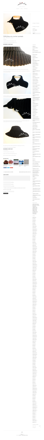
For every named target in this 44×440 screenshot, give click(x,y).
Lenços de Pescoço (35, 125)
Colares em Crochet (35, 89)
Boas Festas (34, 56)
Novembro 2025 (34, 230)
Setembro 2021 (34, 304)
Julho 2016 (34, 395)
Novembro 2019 (34, 336)
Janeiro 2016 (34, 404)
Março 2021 (34, 313)
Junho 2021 (34, 308)
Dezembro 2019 (34, 335)
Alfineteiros (34, 46)
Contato (21, 8)
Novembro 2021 (34, 301)
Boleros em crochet (35, 57)
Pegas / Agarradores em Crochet (36, 156)
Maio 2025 (34, 239)
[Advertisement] (37, 17)
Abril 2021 (34, 311)
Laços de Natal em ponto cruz (36, 122)
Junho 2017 (34, 379)
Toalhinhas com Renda (35, 193)
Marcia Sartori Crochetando (36, 205)
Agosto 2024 (34, 252)
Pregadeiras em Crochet (35, 168)
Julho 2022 (34, 289)
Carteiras (34, 76)
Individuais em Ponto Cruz (36, 118)
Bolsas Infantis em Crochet (36, 60)
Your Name (12, 182)
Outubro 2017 (34, 373)
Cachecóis (34, 66)
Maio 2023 (34, 274)
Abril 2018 (34, 364)
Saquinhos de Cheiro (35, 174)
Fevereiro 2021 (34, 314)
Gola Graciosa (34, 106)
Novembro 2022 (34, 283)
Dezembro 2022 (34, 282)
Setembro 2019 (34, 339)
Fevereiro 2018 (34, 367)
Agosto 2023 (34, 270)
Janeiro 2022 (34, 298)
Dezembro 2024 (34, 246)
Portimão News (34, 213)
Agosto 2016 (34, 394)
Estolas (33, 102)
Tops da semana (35, 197)
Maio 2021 (34, 310)
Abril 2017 (34, 382)
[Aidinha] (22, 5)
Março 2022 (34, 295)
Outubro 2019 (34, 338)
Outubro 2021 (34, 302)
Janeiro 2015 (34, 422)
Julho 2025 (34, 236)
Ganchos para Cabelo (35, 105)
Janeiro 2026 (34, 227)
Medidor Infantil (34, 128)
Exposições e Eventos (35, 103)
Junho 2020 (34, 326)
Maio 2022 (34, 292)
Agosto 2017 (34, 376)
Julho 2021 (34, 307)
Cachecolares (34, 69)
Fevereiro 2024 (34, 261)
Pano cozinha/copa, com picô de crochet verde (16, 165)
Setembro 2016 (34, 392)
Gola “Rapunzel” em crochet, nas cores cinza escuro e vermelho (5, 165)
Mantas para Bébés (35, 126)
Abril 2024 (34, 258)
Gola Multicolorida (35, 109)
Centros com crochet (35, 82)
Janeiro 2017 (34, 386)
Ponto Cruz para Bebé (35, 163)
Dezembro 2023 (34, 264)
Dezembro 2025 (34, 229)
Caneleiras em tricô (35, 73)
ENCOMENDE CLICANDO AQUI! (8, 44)
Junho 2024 (34, 255)
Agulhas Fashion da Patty (36, 204)
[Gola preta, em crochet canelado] (17, 33)
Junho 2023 (34, 273)
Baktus (33, 49)
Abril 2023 (34, 276)
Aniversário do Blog (35, 47)
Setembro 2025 (34, 233)
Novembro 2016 (34, 389)
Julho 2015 (34, 413)
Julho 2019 (34, 342)
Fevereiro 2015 (34, 420)
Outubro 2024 (34, 249)
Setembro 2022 (34, 286)
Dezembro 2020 (34, 317)
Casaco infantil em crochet (36, 77)
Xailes (33, 200)
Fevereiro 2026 (34, 226)
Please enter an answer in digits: (7, 189)
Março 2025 (34, 242)
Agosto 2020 (34, 323)
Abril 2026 (34, 223)
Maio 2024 (34, 257)
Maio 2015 (34, 416)
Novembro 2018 (34, 354)
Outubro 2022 (34, 285)
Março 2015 (34, 419)
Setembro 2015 (34, 410)
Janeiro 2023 (34, 280)
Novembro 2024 (34, 248)
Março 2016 (34, 401)
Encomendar (25, 8)
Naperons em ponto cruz (36, 139)
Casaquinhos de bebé (35, 80)
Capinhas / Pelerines (35, 74)
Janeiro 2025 (34, 245)
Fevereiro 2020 (34, 332)
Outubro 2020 (34, 320)
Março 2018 (34, 366)
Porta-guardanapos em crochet (36, 166)
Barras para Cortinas (35, 50)
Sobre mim (17, 8)
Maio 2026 (34, 221)
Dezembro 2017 (34, 370)
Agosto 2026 (34, 217)
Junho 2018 (34, 361)
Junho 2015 (34, 414)
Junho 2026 (34, 220)
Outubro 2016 (34, 391)
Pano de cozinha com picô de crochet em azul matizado (21, 165)
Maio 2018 (34, 363)
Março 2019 (34, 348)
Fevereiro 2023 (34, 279)
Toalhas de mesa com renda (36, 189)
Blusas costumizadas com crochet (37, 52)
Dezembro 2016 (34, 388)
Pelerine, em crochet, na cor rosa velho (10, 165)
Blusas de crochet (35, 54)
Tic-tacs (33, 179)
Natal (33, 142)
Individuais (34, 115)
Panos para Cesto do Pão (36, 151)
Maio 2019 (34, 345)
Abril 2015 (34, 417)
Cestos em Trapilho (35, 86)
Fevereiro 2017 (34, 385)
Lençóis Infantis (34, 123)
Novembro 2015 (34, 407)
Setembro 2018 (34, 357)
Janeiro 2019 (34, 351)
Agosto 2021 (34, 305)
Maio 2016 (34, 398)
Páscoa (33, 152)
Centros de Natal (35, 83)
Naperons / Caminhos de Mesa (36, 129)
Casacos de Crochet (35, 79)
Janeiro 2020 (34, 333)
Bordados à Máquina (35, 63)
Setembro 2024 (34, 251)
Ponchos (34, 160)
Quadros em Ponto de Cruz (36, 170)
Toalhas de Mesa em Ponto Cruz (36, 191)
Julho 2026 (34, 218)
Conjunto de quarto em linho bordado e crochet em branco (26, 165)
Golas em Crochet (35, 112)
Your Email (12, 184)
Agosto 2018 (34, 358)
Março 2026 (34, 224)
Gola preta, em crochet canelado (13, 36)
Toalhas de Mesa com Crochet (36, 188)
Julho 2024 (34, 254)
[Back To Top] (22, 432)
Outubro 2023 (34, 267)
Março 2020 (34, 330)
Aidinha (21, 434)
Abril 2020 (34, 329)
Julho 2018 (34, 360)
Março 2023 (34, 277)
